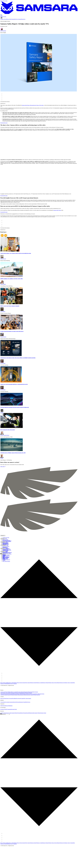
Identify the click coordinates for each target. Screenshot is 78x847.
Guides (33, 712)
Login (1, 15)
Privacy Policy (2, 682)
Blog (15, 698)
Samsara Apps (25, 693)
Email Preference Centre (38, 682)
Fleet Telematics (11, 692)
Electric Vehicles (20, 693)
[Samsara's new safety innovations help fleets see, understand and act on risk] (11, 382)
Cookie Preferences (30, 682)
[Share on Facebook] (3, 220)
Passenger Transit (22, 702)
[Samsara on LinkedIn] (3, 678)
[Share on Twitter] (3, 95)
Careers (11, 698)
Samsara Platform (17, 694)
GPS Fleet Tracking (6, 546)
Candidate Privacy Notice (9, 682)
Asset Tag (7, 692)
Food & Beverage (6, 542)
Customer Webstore (37, 712)
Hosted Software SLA (61, 682)
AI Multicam (9, 691)
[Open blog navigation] (1, 18)
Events (27, 712)
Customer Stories (5, 550)
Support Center (8, 712)
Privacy (17, 698)
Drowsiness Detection (20, 691)
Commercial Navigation (4, 693)
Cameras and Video (6, 537)
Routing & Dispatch (28, 692)
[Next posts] (5, 235)
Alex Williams (2, 311)
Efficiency (7, 19)
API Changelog (8, 709)
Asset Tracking (3, 692)
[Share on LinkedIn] (5, 97)
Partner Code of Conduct (69, 682)
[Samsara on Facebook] (3, 673)
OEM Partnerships (3, 705)
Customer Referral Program (7, 552)
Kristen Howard (3, 258)
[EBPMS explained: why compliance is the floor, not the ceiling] (11, 276)
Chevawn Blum (3, 284)
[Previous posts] (2, 235)
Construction (11, 702)
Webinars (30, 712)
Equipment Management (28, 691)
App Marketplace (9, 705)
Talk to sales (2, 466)
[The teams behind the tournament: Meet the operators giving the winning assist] (11, 405)
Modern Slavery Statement (12, 683)
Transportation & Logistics (7, 540)
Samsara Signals (43, 712)
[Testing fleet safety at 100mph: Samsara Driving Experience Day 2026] (11, 450)
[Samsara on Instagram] (3, 837)
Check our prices (3, 16)
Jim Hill (1, 458)
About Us (8, 698)
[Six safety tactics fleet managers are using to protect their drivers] (11, 329)
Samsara (1, 412)
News (13, 698)
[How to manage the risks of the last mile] (11, 427)
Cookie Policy (24, 682)
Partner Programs (23, 712)
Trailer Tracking (35, 691)
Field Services (27, 702)
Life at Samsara (18, 19)
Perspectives (23, 19)
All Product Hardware (36, 694)
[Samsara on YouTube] (3, 680)
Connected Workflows (11, 694)
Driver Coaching (5, 539)
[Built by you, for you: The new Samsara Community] (11, 303)
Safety (10, 19)
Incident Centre (30, 694)
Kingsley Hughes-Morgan (4, 435)
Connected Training (3, 694)
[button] (39, 612)
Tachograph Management (12, 693)
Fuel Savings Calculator (31, 693)
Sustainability (13, 19)
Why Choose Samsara (27, 698)
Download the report (3, 122)
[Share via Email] (3, 99)
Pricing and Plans (3, 698)
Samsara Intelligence (23, 694)
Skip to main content (3, 0)
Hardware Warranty (45, 682)
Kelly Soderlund (3, 30)
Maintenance (23, 692)
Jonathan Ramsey (3, 336)
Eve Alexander (2, 363)
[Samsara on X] (3, 675)
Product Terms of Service (53, 682)
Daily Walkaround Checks (39, 693)
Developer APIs (5, 547)
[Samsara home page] (7, 533)
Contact (22, 698)
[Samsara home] (39, 13)
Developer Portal (5, 549)
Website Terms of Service (18, 682)
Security (19, 698)
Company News (3, 19)
